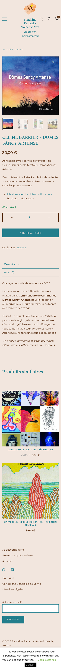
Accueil (6, 49)
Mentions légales (13, 589)
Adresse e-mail (12, 602)
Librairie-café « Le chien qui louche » (29, 194)
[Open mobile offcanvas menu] (4, 19)
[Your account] (49, 19)
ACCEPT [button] (30, 665)
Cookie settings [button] (47, 659)
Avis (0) (9, 272)
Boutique (8, 578)
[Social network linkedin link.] (12, 569)
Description (12, 264)
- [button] (12, 217)
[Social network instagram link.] (3, 569)
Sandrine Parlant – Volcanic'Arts (30, 23)
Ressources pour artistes (17, 555)
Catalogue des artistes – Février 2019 (30, 449)
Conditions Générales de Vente (21, 583)
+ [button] (49, 217)
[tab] (30, 264)
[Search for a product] (41, 19)
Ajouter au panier (30, 233)
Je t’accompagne (13, 549)
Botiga (6, 645)
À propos (7, 561)
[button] (53, 62)
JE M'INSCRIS (13, 619)
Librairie (18, 49)
